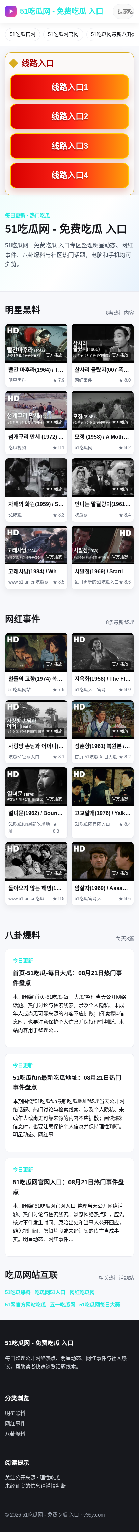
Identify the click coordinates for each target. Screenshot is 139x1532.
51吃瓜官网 (22, 34)
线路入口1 (69, 87)
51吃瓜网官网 (63, 34)
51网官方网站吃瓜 (25, 1304)
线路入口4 (69, 175)
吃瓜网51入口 (50, 1292)
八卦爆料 (15, 1434)
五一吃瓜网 (62, 1304)
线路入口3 (69, 146)
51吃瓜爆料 (18, 1292)
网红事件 (15, 1423)
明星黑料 (15, 1413)
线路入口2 (69, 116)
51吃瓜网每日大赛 (99, 1304)
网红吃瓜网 (82, 1292)
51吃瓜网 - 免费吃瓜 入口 (61, 11)
